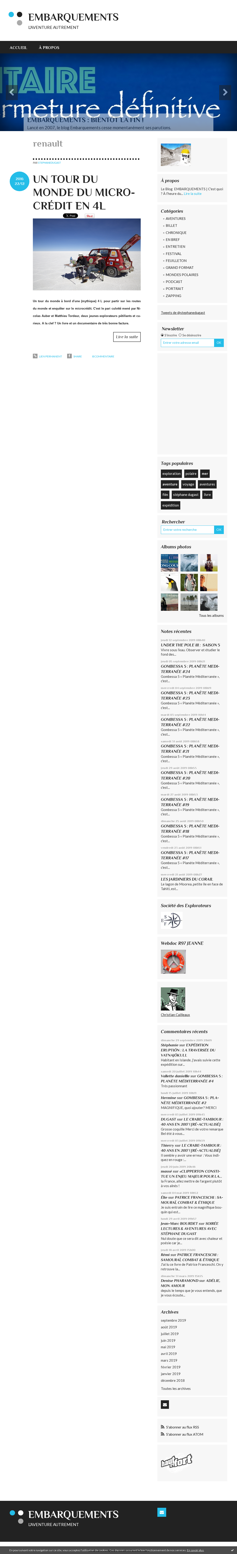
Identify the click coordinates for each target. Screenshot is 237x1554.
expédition (170, 505)
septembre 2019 (173, 1320)
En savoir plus (195, 1550)
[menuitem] (21, 47)
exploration (171, 473)
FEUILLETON (176, 260)
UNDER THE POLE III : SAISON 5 (190, 645)
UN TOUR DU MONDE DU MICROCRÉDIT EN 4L (84, 192)
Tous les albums (211, 615)
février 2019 (171, 1367)
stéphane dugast (186, 494)
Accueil (18, 47)
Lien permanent (50, 356)
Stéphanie (169, 1045)
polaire (191, 473)
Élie (164, 1197)
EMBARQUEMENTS (73, 17)
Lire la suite (127, 337)
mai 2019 (168, 1347)
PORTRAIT (175, 288)
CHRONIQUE (176, 232)
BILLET (171, 225)
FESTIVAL (173, 254)
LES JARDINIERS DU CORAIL (187, 879)
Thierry (167, 1145)
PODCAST (174, 281)
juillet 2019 (170, 1334)
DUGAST (168, 1119)
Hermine (168, 1098)
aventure (170, 484)
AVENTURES (176, 218)
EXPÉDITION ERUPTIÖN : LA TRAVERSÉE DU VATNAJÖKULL (188, 1050)
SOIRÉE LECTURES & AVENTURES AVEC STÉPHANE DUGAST (189, 1228)
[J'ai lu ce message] (232, 1550)
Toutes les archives (176, 1388)
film (165, 494)
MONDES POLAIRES (182, 275)
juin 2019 (168, 1340)
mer (205, 473)
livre (207, 494)
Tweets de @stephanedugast (183, 312)
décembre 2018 (173, 1380)
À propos (49, 47)
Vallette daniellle (175, 1076)
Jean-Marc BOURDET (179, 1223)
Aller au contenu (15, 4)
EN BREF (173, 239)
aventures (207, 484)
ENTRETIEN (175, 246)
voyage (188, 484)
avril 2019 (169, 1353)
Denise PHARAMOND (179, 1280)
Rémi (165, 1255)
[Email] (165, 1404)
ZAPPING (173, 296)
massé (166, 1171)
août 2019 (169, 1327)
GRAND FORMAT (180, 267)
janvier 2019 (171, 1374)
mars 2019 (169, 1360)
